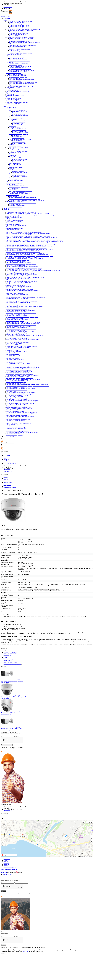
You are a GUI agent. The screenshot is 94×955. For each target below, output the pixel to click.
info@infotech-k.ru (8, 471)
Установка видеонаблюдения (11, 653)
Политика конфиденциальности (9, 869)
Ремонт (5, 657)
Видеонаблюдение (8, 482)
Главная (5, 477)
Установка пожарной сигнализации (12, 664)
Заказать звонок (5, 474)
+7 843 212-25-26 (8, 7)
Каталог (6, 479)
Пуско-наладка (7, 655)
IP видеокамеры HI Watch (10, 487)
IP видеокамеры (7, 485)
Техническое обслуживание (10, 658)
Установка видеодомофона (10, 662)
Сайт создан (4, 872)
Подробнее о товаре (6, 682)
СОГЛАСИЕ (25, 951)
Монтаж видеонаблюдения (10, 652)
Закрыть (3, 953)
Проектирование (8, 660)
